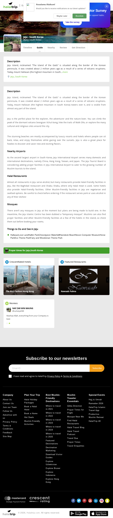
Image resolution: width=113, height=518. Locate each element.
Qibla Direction (74, 406)
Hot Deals (29, 417)
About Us (7, 399)
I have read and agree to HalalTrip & (47, 376)
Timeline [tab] (27, 47)
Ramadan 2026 (96, 403)
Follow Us (8, 411)
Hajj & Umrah (95, 399)
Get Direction (78, 47)
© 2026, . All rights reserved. (39, 513)
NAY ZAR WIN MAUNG (22, 308)
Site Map (7, 436)
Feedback (7, 432)
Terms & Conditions (72, 376)
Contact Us (8, 403)
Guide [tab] (40, 47)
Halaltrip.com (33, 513)
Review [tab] (63, 47)
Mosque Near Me (75, 417)
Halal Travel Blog (75, 427)
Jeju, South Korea (18, 76)
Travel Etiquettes (75, 446)
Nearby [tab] (51, 47)
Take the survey (72, 22)
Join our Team (10, 407)
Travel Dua (72, 438)
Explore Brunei (53, 468)
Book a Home (31, 413)
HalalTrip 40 (95, 421)
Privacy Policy (53, 376)
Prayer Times (73, 442)
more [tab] (65, 72)
